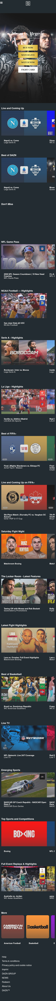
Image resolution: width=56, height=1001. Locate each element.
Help (4, 956)
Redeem (6, 981)
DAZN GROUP (9, 973)
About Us (6, 986)
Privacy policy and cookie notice (17, 965)
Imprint (5, 969)
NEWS (5, 977)
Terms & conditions (11, 960)
